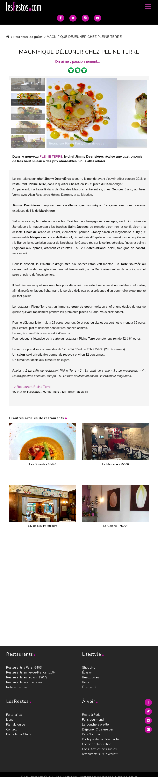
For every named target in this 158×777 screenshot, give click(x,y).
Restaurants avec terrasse (24, 682)
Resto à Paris (91, 715)
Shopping (88, 668)
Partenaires (14, 715)
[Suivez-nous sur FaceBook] (60, 18)
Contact (11, 729)
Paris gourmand (93, 720)
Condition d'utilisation (96, 744)
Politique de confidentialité (100, 739)
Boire (85, 682)
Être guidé (89, 687)
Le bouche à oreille (95, 724)
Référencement (17, 687)
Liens (9, 720)
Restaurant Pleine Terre (34, 387)
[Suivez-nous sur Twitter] (73, 18)
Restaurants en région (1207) (26, 677)
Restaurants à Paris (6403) (24, 668)
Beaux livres (90, 677)
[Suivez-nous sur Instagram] (85, 18)
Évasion (87, 672)
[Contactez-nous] (97, 18)
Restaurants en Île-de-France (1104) (31, 672)
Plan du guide (15, 724)
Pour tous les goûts (28, 37)
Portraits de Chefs (18, 734)
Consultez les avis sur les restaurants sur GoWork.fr (99, 751)
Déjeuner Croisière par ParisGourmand (97, 731)
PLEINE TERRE (51, 156)
